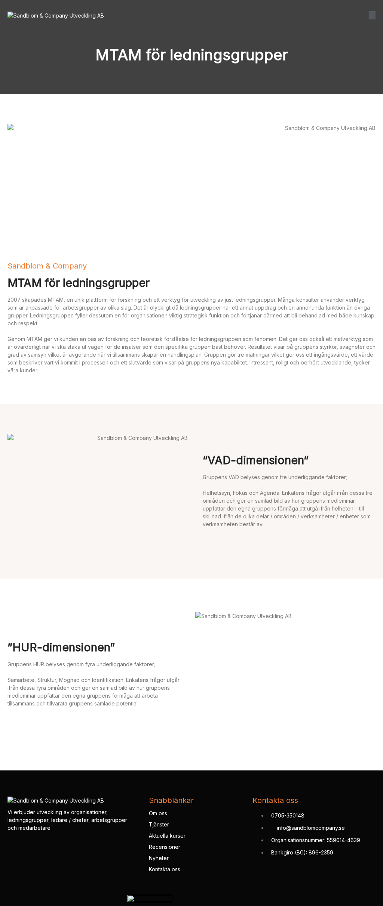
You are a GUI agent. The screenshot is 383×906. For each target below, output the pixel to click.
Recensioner (164, 847)
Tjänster (159, 824)
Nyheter (159, 858)
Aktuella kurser (167, 835)
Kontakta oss (164, 869)
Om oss (158, 813)
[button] (372, 15)
